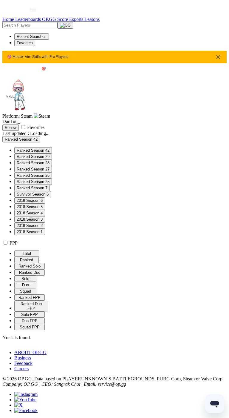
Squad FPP (30, 327)
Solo (25, 278)
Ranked (26, 260)
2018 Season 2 (30, 225)
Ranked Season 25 (33, 181)
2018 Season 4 (30, 213)
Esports (76, 19)
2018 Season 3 (30, 219)
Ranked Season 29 (33, 156)
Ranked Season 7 (32, 188)
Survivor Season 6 (33, 194)
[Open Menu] (216, 10)
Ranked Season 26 (33, 175)
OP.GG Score (55, 19)
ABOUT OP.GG (30, 352)
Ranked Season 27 (33, 169)
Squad (25, 291)
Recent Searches (32, 36)
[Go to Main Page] (17, 9)
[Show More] (35, 10)
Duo (25, 285)
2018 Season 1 (30, 232)
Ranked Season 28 (33, 163)
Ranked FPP (29, 297)
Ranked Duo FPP (31, 306)
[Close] (218, 57)
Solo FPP (29, 314)
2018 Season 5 (30, 207)
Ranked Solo (29, 266)
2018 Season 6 (30, 200)
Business (22, 357)
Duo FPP (30, 321)
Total (27, 253)
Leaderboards (28, 19)
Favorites (25, 43)
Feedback (23, 363)
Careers (21, 368)
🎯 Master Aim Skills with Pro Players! (38, 57)
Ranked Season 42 (33, 150)
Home (8, 19)
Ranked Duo (29, 272)
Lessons (92, 19)
